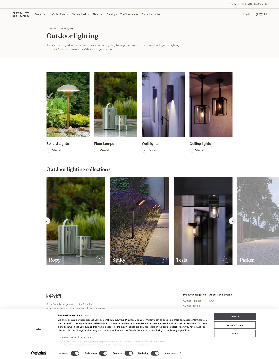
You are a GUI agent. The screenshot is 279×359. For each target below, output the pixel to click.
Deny (235, 333)
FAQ (211, 300)
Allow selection (235, 325)
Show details (171, 353)
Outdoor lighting (66, 28)
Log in (246, 14)
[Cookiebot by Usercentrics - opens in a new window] (38, 353)
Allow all (235, 316)
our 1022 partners (75, 320)
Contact (234, 4)
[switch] (103, 353)
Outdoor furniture (192, 300)
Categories (51, 28)
